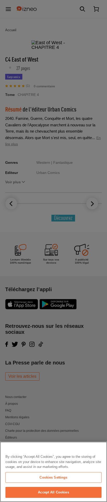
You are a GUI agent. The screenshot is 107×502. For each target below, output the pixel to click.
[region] (53, 472)
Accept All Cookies (53, 492)
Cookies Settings (53, 477)
